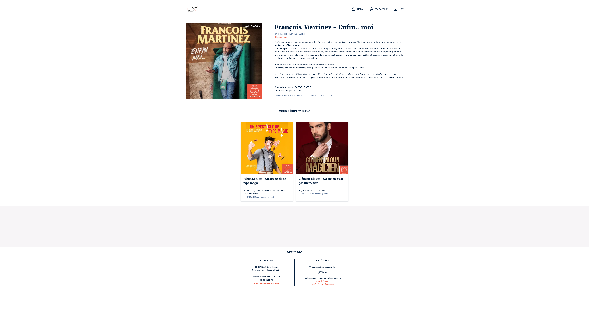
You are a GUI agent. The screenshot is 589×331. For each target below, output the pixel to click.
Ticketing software (317, 267)
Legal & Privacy (322, 281)
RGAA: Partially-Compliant (322, 284)
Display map (281, 37)
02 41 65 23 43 (266, 280)
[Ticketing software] (322, 272)
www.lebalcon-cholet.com (266, 284)
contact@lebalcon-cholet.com (266, 276)
